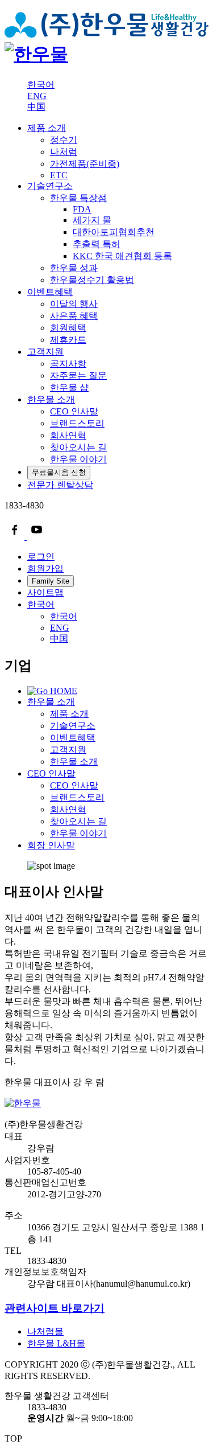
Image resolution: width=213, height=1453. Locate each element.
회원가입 (45, 568)
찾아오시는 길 (78, 821)
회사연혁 (68, 809)
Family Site (50, 581)
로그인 (41, 556)
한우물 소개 (51, 399)
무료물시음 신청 (59, 472)
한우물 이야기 (78, 833)
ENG (37, 96)
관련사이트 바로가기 (55, 1308)
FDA (82, 209)
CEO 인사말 (51, 773)
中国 (36, 107)
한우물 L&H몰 (56, 1343)
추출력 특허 (96, 244)
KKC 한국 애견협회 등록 (122, 256)
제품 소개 (46, 128)
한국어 (41, 84)
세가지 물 (92, 220)
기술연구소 (50, 186)
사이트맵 (45, 592)
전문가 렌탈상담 (60, 485)
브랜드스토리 (77, 797)
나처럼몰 (45, 1331)
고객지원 (45, 351)
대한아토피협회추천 (113, 232)
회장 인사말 (51, 845)
